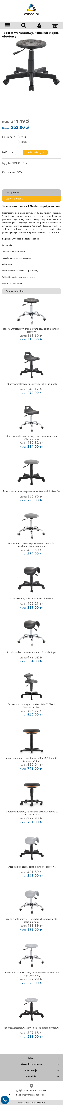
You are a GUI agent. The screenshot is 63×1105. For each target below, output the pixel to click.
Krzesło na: (8, 136)
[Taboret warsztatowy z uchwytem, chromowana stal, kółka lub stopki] (31, 418)
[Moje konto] (39, 25)
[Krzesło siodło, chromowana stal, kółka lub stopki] (31, 633)
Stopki (24, 141)
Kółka (23, 136)
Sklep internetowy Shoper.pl (30, 1094)
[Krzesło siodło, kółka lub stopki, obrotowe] (31, 579)
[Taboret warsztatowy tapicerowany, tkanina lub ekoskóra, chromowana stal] (31, 526)
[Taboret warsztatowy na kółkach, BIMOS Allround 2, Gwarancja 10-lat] (31, 794)
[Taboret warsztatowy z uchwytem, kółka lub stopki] (31, 365)
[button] (8, 25)
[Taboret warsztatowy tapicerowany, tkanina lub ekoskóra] (31, 472)
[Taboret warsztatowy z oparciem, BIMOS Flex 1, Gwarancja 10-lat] (31, 687)
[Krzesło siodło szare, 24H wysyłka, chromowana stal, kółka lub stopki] (31, 901)
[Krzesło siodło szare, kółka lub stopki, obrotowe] (31, 848)
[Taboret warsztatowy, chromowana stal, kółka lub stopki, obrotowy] (31, 311)
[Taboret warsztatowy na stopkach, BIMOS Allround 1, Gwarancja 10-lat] (31, 740)
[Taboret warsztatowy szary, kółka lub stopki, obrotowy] (31, 1009)
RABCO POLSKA (38, 1090)
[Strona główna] (31, 9)
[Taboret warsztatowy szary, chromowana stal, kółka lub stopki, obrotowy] (31, 955)
